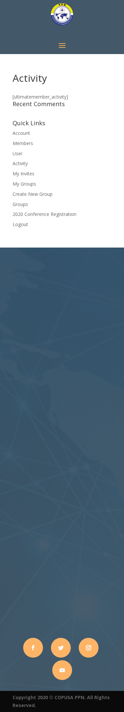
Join (62, 420)
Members (23, 143)
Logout (20, 224)
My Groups (24, 184)
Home (10, 584)
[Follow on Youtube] (62, 670)
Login (9, 608)
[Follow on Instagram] (89, 648)
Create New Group (33, 194)
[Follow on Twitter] (61, 648)
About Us (14, 592)
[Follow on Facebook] (33, 648)
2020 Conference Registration (44, 214)
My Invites (23, 173)
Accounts (14, 624)
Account (21, 133)
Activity (20, 163)
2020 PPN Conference (28, 600)
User (17, 153)
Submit (102, 551)
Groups (20, 204)
